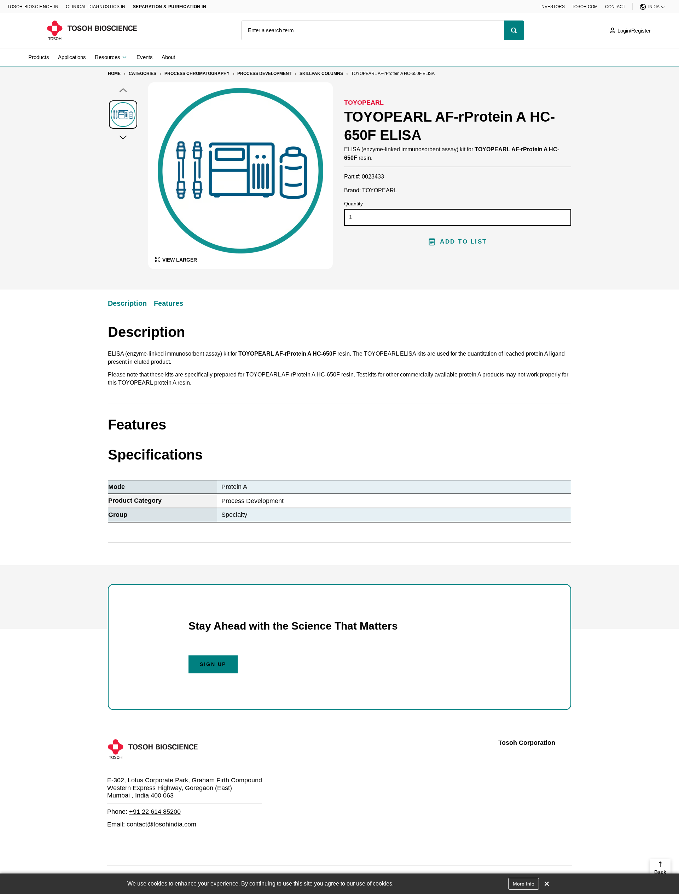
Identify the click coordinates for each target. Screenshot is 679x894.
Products (38, 57)
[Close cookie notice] (547, 884)
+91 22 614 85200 (155, 811)
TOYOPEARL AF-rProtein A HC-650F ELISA (393, 73)
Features (168, 303)
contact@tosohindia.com (161, 824)
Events (145, 57)
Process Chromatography (197, 73)
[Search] (514, 30)
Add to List (463, 241)
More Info (523, 884)
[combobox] (372, 30)
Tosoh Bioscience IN (32, 6)
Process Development (264, 73)
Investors (552, 6)
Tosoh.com (585, 6)
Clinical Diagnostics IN (96, 6)
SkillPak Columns (321, 73)
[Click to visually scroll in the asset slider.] (123, 91)
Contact (615, 6)
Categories (142, 73)
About (168, 57)
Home (114, 73)
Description (127, 303)
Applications (72, 57)
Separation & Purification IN (170, 6)
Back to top (660, 875)
